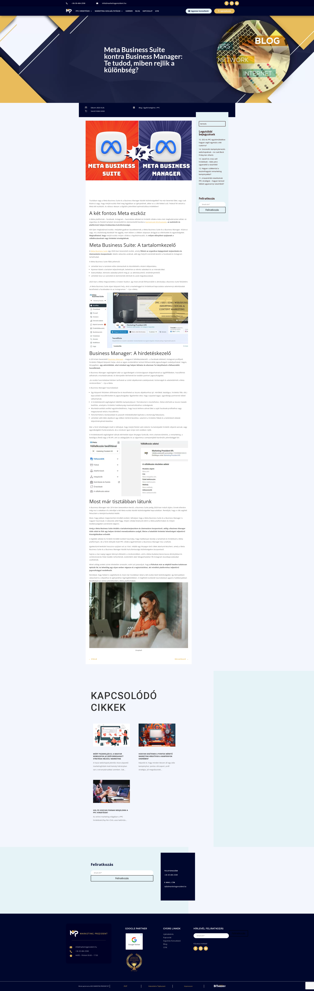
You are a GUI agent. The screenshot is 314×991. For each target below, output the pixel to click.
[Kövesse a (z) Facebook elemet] (226, 3)
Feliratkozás (212, 210)
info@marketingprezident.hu (114, 3)
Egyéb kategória (149, 108)
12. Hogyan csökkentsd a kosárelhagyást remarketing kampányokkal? (210, 171)
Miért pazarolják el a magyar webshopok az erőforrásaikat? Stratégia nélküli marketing (108, 756)
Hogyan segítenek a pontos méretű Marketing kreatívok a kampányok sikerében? (156, 756)
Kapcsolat (147, 11)
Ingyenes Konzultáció (172, 941)
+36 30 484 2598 (171, 875)
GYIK (157, 11)
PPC (158, 108)
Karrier (129, 11)
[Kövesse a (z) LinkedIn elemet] (237, 3)
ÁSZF (125, 986)
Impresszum (188, 986)
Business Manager (115, 359)
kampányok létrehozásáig (156, 222)
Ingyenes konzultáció (200, 11)
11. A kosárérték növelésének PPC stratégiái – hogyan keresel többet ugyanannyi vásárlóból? (211, 181)
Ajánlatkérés (225, 11)
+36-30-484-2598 (78, 3)
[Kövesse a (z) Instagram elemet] (232, 3)
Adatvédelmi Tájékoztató (156, 986)
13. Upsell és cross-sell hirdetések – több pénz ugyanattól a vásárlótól (208, 162)
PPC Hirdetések (83, 11)
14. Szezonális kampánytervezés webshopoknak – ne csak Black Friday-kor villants (212, 152)
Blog (137, 11)
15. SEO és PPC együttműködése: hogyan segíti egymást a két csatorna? (212, 142)
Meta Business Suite (99, 251)
